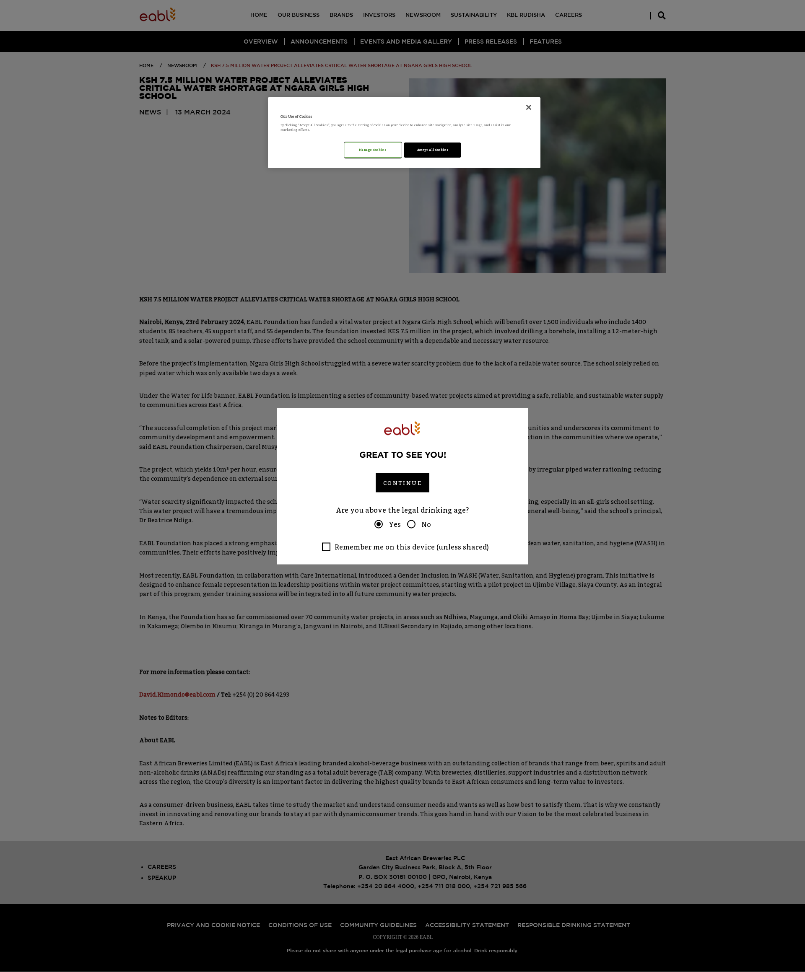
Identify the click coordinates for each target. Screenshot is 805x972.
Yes (395, 524)
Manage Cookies (373, 150)
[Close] (528, 107)
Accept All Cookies (432, 150)
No (426, 524)
